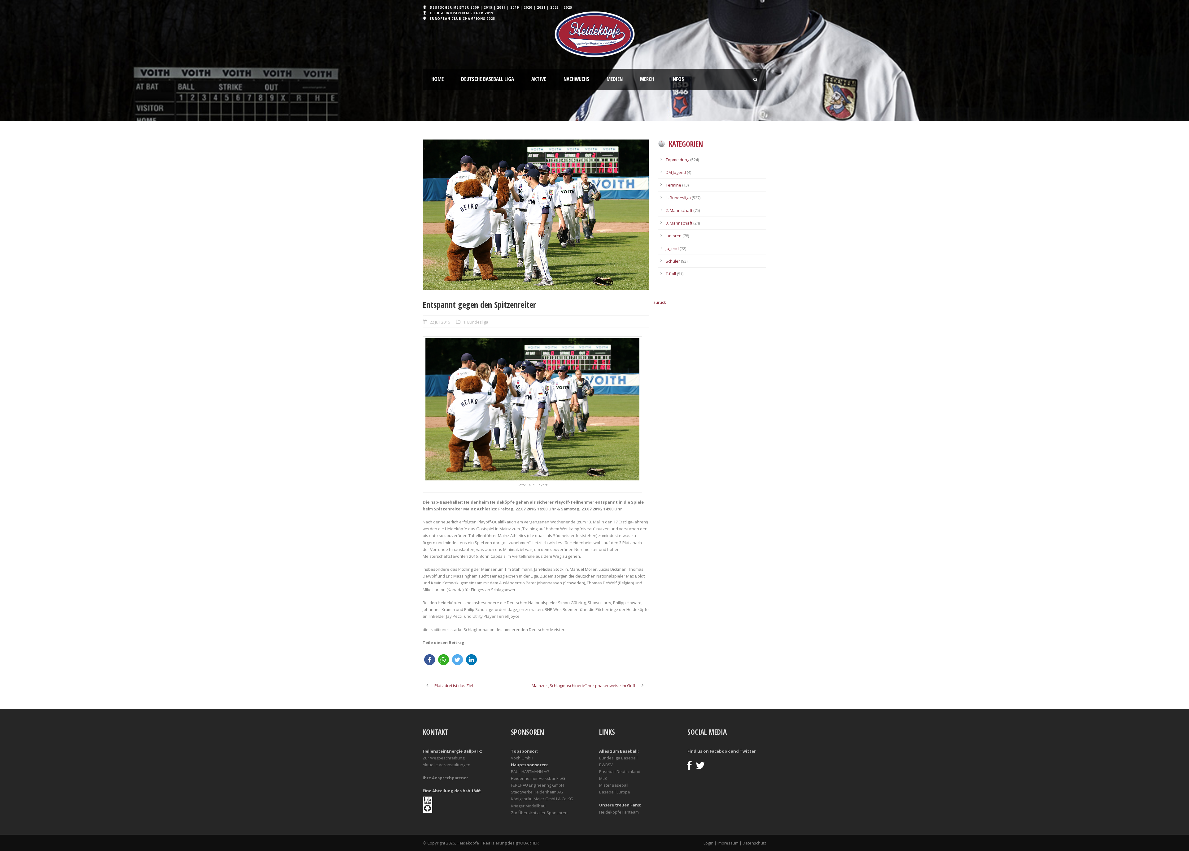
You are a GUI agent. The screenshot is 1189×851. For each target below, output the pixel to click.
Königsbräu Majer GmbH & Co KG (542, 799)
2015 (488, 7)
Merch (647, 79)
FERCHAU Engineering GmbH (537, 785)
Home (437, 79)
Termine (673, 185)
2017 (501, 7)
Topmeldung (677, 159)
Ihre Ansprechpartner (445, 777)
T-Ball (671, 274)
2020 (528, 7)
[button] (429, 659)
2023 (554, 7)
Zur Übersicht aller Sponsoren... (540, 812)
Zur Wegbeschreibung (443, 758)
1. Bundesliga (475, 322)
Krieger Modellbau (528, 806)
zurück (659, 302)
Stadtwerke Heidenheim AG (537, 792)
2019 (514, 7)
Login (708, 843)
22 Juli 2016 (440, 322)
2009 (474, 7)
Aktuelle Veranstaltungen (446, 764)
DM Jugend (676, 172)
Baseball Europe (614, 792)
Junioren (674, 236)
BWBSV (606, 764)
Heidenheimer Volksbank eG (538, 778)
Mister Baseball (613, 785)
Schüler (673, 261)
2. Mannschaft (679, 210)
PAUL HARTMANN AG (530, 771)
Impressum (727, 843)
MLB (603, 778)
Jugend (672, 248)
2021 (541, 7)
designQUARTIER (523, 843)
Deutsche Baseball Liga (487, 79)
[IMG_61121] (536, 215)
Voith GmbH (522, 758)
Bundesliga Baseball (618, 758)
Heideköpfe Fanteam (619, 812)
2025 (568, 7)
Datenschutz (754, 843)
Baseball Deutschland (619, 771)
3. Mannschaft (679, 223)
